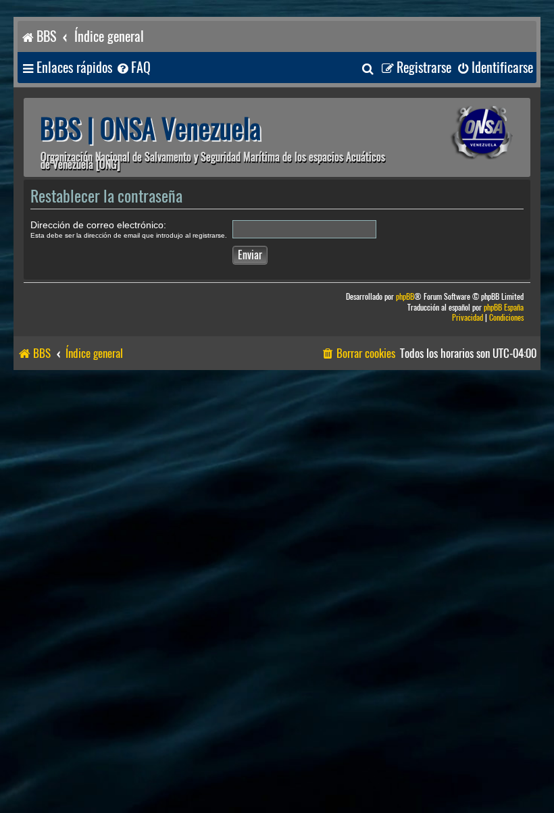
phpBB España (504, 308)
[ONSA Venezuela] (463, 132)
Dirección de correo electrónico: (98, 224)
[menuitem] (133, 68)
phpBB (405, 297)
